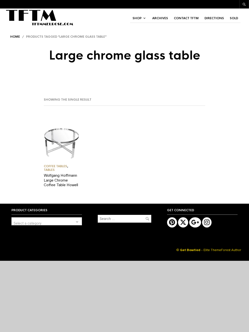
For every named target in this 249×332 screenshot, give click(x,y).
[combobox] (46, 221)
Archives (160, 18)
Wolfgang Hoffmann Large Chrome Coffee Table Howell (61, 180)
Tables (49, 170)
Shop (137, 18)
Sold (234, 18)
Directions (214, 18)
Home (15, 37)
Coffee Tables (55, 166)
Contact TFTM (186, 18)
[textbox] (46, 221)
